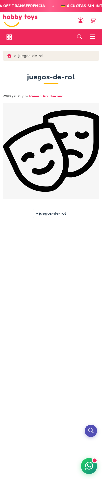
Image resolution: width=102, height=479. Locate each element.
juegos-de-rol (52, 213)
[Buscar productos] (91, 431)
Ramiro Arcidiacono (46, 96)
